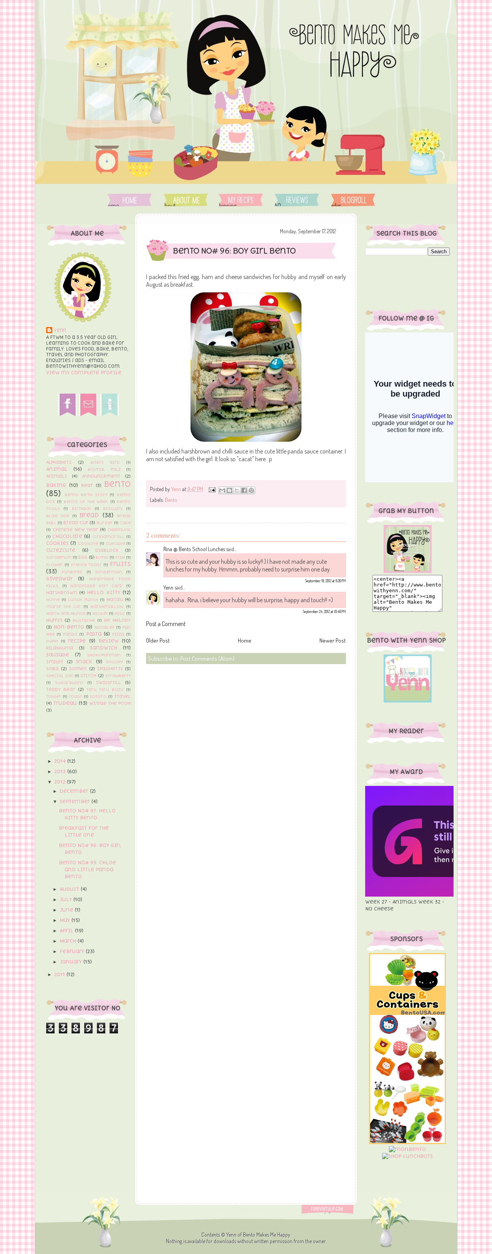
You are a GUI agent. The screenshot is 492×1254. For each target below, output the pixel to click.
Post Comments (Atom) (207, 658)
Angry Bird (105, 462)
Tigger (53, 696)
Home (129, 200)
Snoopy (114, 661)
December (75, 791)
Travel (122, 696)
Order (353, 200)
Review (108, 641)
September (75, 801)
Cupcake (115, 543)
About (186, 200)
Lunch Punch (83, 599)
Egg (83, 557)
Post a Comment (166, 624)
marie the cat (63, 606)
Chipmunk (119, 529)
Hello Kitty (103, 592)
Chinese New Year (75, 529)
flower (54, 564)
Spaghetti (110, 668)
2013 (60, 771)
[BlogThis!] (229, 490)
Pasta (93, 634)
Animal (57, 469)
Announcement (101, 476)
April (67, 930)
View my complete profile (83, 372)
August (70, 889)
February (73, 951)
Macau (114, 599)
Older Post (158, 640)
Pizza (118, 634)
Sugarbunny (69, 682)
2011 (60, 974)
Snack (84, 661)
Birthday (81, 508)
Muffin (54, 620)
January (71, 962)
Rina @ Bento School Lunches (194, 549)
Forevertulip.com (332, 1209)
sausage (57, 655)
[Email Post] (211, 489)
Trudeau (65, 703)
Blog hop (57, 515)
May (65, 920)
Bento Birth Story (86, 494)
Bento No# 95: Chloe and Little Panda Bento (87, 869)
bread (89, 515)
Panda (70, 634)
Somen (77, 668)
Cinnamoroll (108, 536)
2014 (60, 761)
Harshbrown (61, 592)
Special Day (59, 675)
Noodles (105, 627)
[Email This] (222, 490)
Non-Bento (68, 627)
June (67, 910)
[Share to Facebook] (244, 490)
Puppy (52, 641)
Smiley (54, 661)
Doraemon (58, 557)
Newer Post (332, 640)
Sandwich (103, 648)
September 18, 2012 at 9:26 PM (325, 580)
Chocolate (67, 536)
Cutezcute (60, 550)
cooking (88, 543)
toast (75, 696)
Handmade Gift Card (96, 585)
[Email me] (88, 414)
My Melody (117, 620)
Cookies (57, 543)
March (69, 941)
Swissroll (108, 682)
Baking (56, 485)
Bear (87, 485)
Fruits (120, 563)
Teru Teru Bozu (104, 689)
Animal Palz (104, 469)
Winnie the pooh (110, 703)
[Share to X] (237, 490)
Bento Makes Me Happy (266, 1234)
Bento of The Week (86, 501)
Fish (120, 557)
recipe (77, 641)
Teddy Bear (60, 689)
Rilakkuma (59, 648)
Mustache (84, 620)
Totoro (98, 696)
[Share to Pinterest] (251, 490)
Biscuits (113, 508)
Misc (120, 613)
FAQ (295, 200)
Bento (117, 484)
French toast (86, 564)
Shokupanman (104, 655)
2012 (60, 782)
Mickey (100, 613)
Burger (104, 522)
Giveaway (59, 578)
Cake (125, 522)
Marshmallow (106, 606)
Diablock (106, 550)
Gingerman (108, 572)
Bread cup (75, 522)
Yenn (60, 330)
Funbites (72, 572)
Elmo (102, 557)
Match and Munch (65, 613)
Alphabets (58, 462)
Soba (52, 668)
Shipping (241, 200)
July (66, 899)
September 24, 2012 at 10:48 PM (324, 611)
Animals (56, 476)
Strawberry (118, 675)
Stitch (88, 675)
